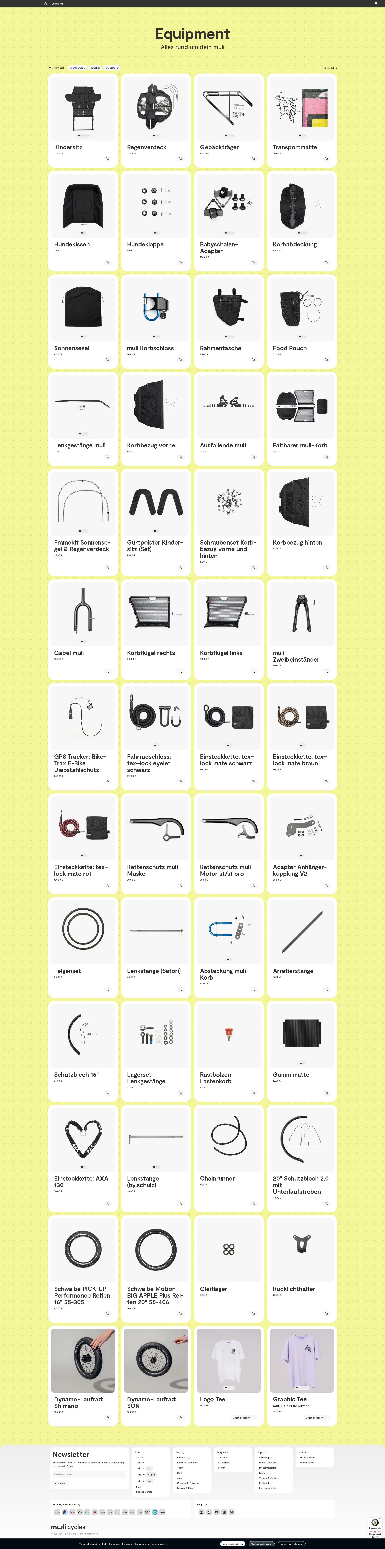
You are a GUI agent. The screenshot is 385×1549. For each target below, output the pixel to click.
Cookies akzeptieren (233, 1544)
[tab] (79, 135)
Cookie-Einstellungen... (292, 1544)
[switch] (375, 1537)
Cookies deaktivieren (261, 1544)
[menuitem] (45, 3)
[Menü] (380, 1519)
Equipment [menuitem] (64, 3)
